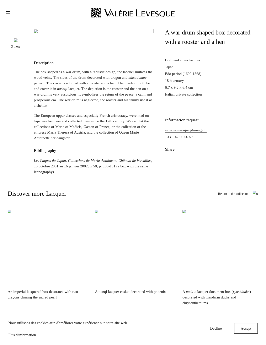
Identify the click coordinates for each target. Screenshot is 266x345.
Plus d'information (22, 335)
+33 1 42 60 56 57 (179, 137)
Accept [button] (246, 328)
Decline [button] (216, 328)
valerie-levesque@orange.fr (186, 130)
